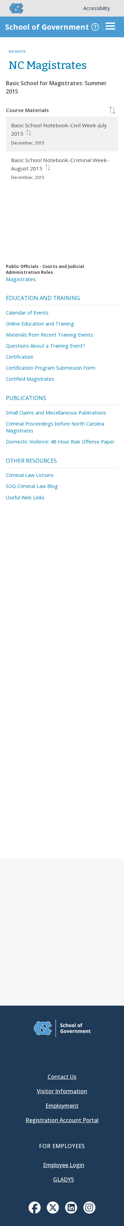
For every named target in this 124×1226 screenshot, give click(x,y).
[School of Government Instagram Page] (89, 1211)
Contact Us (62, 1076)
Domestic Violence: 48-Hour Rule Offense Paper (60, 441)
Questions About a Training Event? (45, 345)
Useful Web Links (25, 497)
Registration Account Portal (62, 1120)
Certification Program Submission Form (50, 368)
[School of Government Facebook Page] (35, 1211)
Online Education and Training (40, 323)
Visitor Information (62, 1091)
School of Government (47, 27)
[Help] (95, 27)
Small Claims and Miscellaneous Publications (56, 412)
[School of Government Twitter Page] (53, 1211)
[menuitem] (35, 1208)
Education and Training (43, 298)
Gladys (63, 1179)
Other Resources (31, 461)
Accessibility (96, 8)
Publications (26, 398)
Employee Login (63, 1165)
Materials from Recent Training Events (49, 334)
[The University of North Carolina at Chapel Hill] (12, 8)
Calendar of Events (27, 312)
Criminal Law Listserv (29, 475)
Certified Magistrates (30, 379)
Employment (62, 1105)
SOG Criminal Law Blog (32, 486)
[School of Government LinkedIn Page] (71, 1211)
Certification (19, 356)
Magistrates (21, 279)
